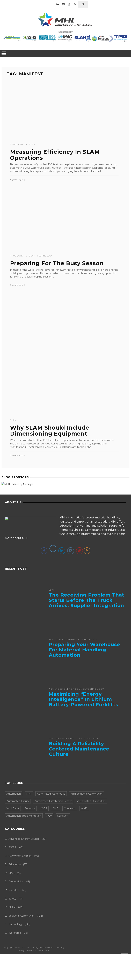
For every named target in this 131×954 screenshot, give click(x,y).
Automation (13, 793)
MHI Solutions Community (87, 793)
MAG (11, 873)
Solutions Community (64, 639)
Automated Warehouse (51, 793)
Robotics (29, 808)
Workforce (12, 808)
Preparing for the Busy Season (57, 263)
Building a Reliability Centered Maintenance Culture (79, 749)
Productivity (18, 144)
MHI (29, 793)
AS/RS (12, 847)
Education (15, 864)
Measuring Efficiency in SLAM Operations (55, 154)
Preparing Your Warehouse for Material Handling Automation (84, 649)
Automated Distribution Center (53, 801)
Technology (45, 256)
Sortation (62, 815)
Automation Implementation (23, 815)
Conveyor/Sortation (20, 855)
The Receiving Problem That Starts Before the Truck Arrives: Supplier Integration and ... (86, 602)
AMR (56, 808)
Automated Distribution (91, 801)
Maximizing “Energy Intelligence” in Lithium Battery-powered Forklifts (83, 699)
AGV (49, 815)
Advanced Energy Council (67, 689)
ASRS (43, 808)
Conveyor (69, 808)
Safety (12, 898)
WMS (84, 808)
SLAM (32, 144)
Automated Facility (17, 801)
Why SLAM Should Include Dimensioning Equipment (49, 430)
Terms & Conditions (38, 950)
